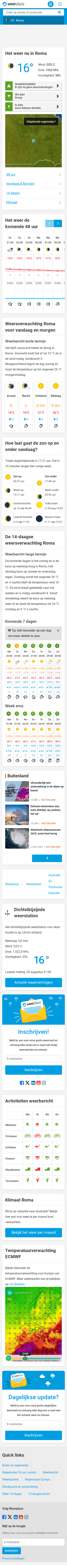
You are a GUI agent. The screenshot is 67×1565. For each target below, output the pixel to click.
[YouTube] (38, 1083)
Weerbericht (50, 1472)
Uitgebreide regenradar (41, 121)
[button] (33, 140)
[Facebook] (22, 1083)
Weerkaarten (10, 1479)
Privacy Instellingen (13, 1558)
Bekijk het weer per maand (34, 1232)
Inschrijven (33, 1070)
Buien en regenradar (15, 1465)
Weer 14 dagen (12, 1494)
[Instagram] (44, 1083)
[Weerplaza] (13, 4)
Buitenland (18, 775)
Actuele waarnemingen (33, 982)
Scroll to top (61, 1559)
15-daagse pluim (39, 1494)
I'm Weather (17, 1284)
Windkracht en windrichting (20, 1487)
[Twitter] (27, 1083)
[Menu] (60, 4)
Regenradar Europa (37, 1479)
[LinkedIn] (33, 1083)
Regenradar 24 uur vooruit (19, 1472)
